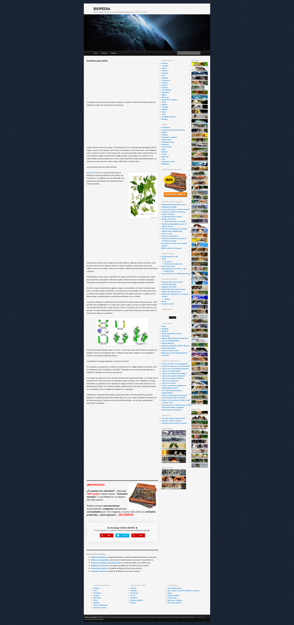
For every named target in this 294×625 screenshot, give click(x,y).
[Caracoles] (199, 137)
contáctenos (198, 617)
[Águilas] (199, 70)
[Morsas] (199, 308)
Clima (164, 259)
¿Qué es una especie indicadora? (174, 376)
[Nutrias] (199, 318)
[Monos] (199, 304)
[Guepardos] (199, 204)
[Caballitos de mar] (199, 113)
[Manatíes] (199, 280)
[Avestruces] (199, 89)
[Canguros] (199, 132)
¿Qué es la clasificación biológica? (174, 373)
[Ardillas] (199, 84)
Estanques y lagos (168, 161)
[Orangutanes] (199, 323)
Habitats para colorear (100, 565)
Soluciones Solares (174, 602)
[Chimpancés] (199, 142)
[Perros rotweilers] (199, 462)
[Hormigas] (199, 227)
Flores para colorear (99, 568)
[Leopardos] (199, 261)
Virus (164, 114)
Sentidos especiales (169, 284)
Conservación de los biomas (172, 216)
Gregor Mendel (92, 172)
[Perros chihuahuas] (199, 429)
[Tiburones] (199, 385)
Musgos (164, 119)
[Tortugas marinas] (199, 394)
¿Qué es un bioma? (169, 383)
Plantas (164, 104)
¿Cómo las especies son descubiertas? (176, 366)
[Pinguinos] (199, 351)
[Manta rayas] (199, 284)
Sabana (164, 132)
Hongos (164, 85)
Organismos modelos (169, 100)
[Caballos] (199, 118)
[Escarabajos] (199, 180)
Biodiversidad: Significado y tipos (174, 204)
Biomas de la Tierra (169, 219)
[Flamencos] (199, 189)
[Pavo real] (199, 346)
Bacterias (165, 78)
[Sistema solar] (174, 455)
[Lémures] (199, 246)
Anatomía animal (168, 304)
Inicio (96, 53)
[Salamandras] (199, 375)
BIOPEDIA (101, 8)
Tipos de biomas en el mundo (175, 221)
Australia (165, 331)
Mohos (164, 95)
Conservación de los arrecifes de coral (175, 209)
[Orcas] (199, 327)
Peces (164, 102)
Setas (164, 112)
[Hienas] (199, 218)
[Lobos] (199, 275)
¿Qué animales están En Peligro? (174, 397)
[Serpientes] (199, 380)
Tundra (164, 154)
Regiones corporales (169, 287)
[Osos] (199, 337)
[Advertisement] (122, 81)
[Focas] (199, 194)
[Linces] (199, 270)
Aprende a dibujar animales (171, 421)
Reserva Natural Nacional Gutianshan (175, 338)
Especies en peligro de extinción (173, 212)
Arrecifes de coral (168, 142)
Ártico (164, 326)
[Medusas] (199, 299)
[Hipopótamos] (199, 223)
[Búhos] (199, 103)
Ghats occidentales (168, 348)
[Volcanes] (174, 462)
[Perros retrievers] (199, 457)
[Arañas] (199, 80)
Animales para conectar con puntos (174, 423)
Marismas (165, 156)
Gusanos (165, 83)
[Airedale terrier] (199, 414)
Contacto (104, 53)
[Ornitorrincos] (199, 332)
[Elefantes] (199, 175)
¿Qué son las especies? (170, 381)
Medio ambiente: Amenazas (171, 248)
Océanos (165, 135)
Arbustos (133, 590)
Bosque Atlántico (168, 343)
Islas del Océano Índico (170, 350)
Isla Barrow (166, 336)
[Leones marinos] (199, 251)
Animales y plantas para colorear (173, 418)
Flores (132, 595)
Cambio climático (168, 214)
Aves (163, 75)
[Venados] (199, 399)
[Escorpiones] (199, 185)
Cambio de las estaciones (173, 264)
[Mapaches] (199, 289)
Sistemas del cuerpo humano (172, 282)
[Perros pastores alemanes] (199, 453)
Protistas (165, 107)
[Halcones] (199, 208)
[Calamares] (199, 122)
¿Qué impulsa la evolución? (172, 410)
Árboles (164, 70)
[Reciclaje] (174, 449)
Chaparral (165, 144)
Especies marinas (99, 607)
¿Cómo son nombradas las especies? (175, 368)
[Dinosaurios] (199, 170)
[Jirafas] (199, 232)
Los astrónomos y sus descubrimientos (176, 273)
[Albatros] (199, 75)
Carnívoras (134, 593)
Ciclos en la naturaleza (170, 236)
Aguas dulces (166, 139)
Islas (163, 159)
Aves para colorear (98, 571)
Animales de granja (169, 117)
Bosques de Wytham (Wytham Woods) (175, 346)
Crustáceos (166, 80)
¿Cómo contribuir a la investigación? (175, 364)
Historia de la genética (100, 560)
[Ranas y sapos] (199, 365)
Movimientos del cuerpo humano (173, 289)
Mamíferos (165, 92)
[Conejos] (199, 156)
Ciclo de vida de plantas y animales (174, 229)
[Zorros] (199, 404)
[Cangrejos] (199, 127)
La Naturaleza (172, 598)
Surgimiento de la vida (170, 256)
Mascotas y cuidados (174, 600)
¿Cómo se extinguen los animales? (174, 395)
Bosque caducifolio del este (172, 333)
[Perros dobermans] (199, 433)
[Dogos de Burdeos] (199, 438)
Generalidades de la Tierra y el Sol (174, 269)
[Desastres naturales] (174, 442)
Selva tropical (167, 147)
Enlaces (113, 53)
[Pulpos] (199, 356)
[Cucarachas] (199, 161)
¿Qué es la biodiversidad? (171, 371)
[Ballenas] (199, 99)
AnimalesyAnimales (174, 588)
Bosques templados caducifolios (173, 130)
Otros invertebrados (100, 605)
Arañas (164, 68)
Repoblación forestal (169, 207)
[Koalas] (199, 237)
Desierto (165, 152)
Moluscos (165, 97)
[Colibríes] (199, 151)
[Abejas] (199, 65)
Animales (165, 66)
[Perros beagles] (199, 419)
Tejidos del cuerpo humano (171, 291)
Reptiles (165, 109)
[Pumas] (199, 361)
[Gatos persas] (199, 443)
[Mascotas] (174, 482)
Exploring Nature (173, 595)
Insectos (165, 87)
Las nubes (168, 261)
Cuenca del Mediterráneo (171, 341)
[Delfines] (199, 166)
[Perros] (174, 489)
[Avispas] (199, 94)
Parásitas (133, 598)
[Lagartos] (199, 242)
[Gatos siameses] (199, 448)
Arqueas (165, 73)
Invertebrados (167, 90)
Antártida (165, 329)
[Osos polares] (199, 342)
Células (167, 299)
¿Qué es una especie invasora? (173, 378)
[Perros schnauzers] (199, 467)
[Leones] (199, 256)
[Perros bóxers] (199, 424)
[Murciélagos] (199, 313)
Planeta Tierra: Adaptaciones (172, 231)
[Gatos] (174, 475)
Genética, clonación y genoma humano (106, 562)
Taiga (164, 149)
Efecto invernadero (168, 266)
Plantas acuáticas (136, 600)
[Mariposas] (199, 294)
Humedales (166, 127)
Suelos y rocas (167, 233)
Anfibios (165, 63)
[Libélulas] (199, 265)
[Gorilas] (199, 199)
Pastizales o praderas (169, 137)
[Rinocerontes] (199, 370)
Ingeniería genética (98, 557)
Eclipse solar (169, 271)
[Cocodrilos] (199, 146)
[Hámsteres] (199, 213)
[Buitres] (199, 108)
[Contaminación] (174, 436)
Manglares (165, 164)
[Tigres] (199, 389)
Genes (164, 301)
